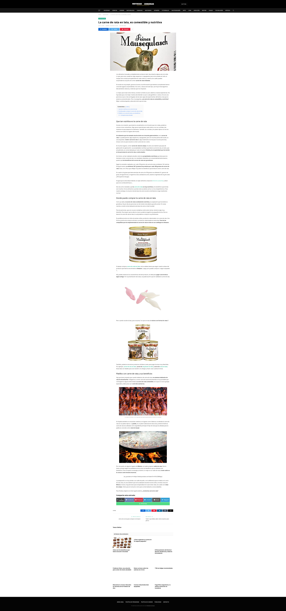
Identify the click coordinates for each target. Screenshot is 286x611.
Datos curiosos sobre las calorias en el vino (141, 569)
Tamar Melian (117, 527)
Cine (189, 10)
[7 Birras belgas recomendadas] (164, 561)
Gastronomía (176, 10)
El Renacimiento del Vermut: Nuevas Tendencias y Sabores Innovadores (163, 551)
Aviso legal (120, 602)
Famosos (140, 10)
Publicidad (158, 602)
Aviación (197, 10)
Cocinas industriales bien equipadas (141, 585)
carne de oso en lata (130, 366)
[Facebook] (100, 78)
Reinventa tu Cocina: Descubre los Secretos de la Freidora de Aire (122, 586)
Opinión (156, 10)
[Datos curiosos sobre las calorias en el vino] (143, 561)
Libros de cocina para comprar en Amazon (129, 519)
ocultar (127, 106)
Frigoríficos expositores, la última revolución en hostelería (162, 586)
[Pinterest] (100, 89)
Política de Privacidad (132, 602)
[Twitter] (100, 81)
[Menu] (99, 10)
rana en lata (163, 366)
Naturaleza (130, 10)
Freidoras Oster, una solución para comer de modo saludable (122, 569)
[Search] (233, 10)
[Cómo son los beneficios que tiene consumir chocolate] (122, 543)
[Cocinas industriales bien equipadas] (143, 578)
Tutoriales (165, 10)
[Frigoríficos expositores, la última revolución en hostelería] (164, 578)
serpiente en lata (147, 366)
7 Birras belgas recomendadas (164, 568)
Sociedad (107, 10)
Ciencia (114, 10)
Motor (204, 10)
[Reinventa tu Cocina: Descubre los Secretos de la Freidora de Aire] (122, 578)
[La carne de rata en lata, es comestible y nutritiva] (143, 52)
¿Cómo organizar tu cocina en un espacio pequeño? (143, 540)
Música (227, 10)
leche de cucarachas (157, 181)
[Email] (100, 93)
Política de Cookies (147, 602)
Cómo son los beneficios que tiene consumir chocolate (121, 550)
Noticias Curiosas (151, 605)
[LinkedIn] (100, 85)
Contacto (166, 602)
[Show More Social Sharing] (132, 29)
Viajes (211, 10)
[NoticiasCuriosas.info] (143, 4)
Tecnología (219, 10)
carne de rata (138, 187)
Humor (122, 10)
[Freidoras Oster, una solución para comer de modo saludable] (122, 561)
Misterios (148, 10)
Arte (184, 10)
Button (184, 4)
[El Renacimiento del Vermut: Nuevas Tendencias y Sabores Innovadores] (164, 543)
